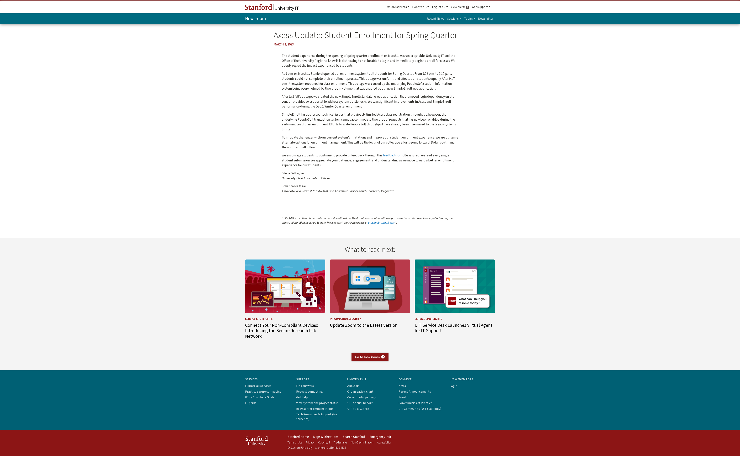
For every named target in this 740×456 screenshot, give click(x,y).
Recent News (435, 19)
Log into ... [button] (439, 7)
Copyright (324, 443)
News (402, 386)
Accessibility (384, 443)
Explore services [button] (396, 7)
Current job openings (361, 397)
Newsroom (255, 18)
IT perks (250, 403)
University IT (286, 8)
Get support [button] (480, 7)
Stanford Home (298, 437)
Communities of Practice (415, 403)
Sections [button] (453, 19)
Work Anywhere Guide (259, 397)
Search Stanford (354, 437)
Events (403, 397)
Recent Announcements (415, 392)
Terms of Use (295, 443)
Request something (309, 392)
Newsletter (485, 19)
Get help (302, 397)
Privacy (310, 443)
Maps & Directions (325, 437)
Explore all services (258, 386)
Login (453, 386)
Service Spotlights (258, 319)
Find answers (305, 386)
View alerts (460, 7)
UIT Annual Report (360, 403)
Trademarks (340, 443)
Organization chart (360, 392)
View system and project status (317, 403)
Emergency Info (380, 437)
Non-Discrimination (362, 443)
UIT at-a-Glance (358, 409)
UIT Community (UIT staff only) (420, 409)
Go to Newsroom (367, 357)
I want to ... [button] (419, 7)
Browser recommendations (314, 409)
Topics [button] (468, 19)
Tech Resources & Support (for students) (316, 416)
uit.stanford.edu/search (382, 223)
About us (353, 386)
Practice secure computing (263, 392)
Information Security (345, 319)
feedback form (393, 155)
